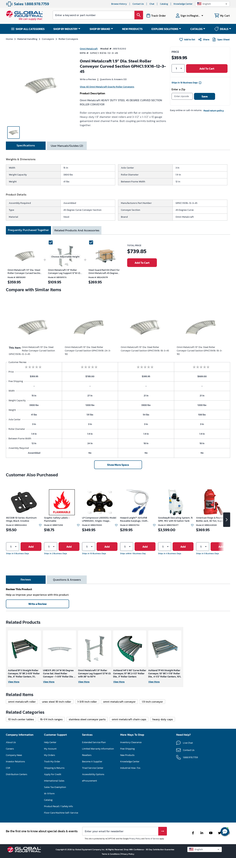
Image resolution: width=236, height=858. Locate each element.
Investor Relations (15, 761)
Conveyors (48, 39)
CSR (8, 768)
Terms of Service (152, 838)
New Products (127, 755)
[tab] (26, 146)
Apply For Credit (52, 774)
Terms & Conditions (111, 854)
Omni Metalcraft (89, 49)
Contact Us (138, 4)
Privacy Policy (135, 838)
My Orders (49, 755)
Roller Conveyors (68, 39)
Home (9, 39)
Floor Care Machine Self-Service (61, 813)
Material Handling (27, 39)
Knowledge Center (183, 4)
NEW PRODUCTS (132, 29)
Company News (14, 755)
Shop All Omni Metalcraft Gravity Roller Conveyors (107, 87)
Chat (151, 4)
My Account (50, 749)
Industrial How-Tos (130, 768)
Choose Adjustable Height (65, 256)
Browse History (119, 4)
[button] (212, 3)
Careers (10, 749)
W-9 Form (49, 793)
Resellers (86, 755)
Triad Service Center (92, 768)
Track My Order (52, 761)
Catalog (164, 4)
